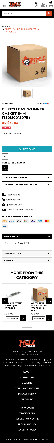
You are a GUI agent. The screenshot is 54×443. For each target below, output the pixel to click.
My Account (27, 408)
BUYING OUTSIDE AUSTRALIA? (21, 184)
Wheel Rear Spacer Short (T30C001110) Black (39, 307)
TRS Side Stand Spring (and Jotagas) (13, 305)
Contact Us (27, 377)
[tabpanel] (14, 302)
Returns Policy (27, 424)
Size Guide (27, 399)
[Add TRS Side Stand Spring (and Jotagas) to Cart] (23, 318)
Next (49, 301)
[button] (36, 4)
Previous (5, 301)
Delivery (27, 383)
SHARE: (39, 104)
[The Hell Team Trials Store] (14, 4)
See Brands (12, 318)
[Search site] (49, 13)
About (27, 372)
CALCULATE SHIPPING (17, 177)
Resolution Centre (27, 419)
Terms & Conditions (27, 388)
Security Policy (27, 430)
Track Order (27, 413)
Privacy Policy (27, 394)
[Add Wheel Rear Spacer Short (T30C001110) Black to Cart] (49, 318)
